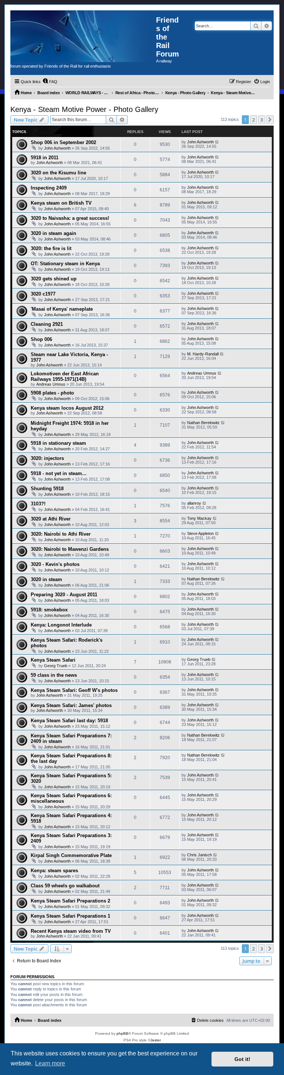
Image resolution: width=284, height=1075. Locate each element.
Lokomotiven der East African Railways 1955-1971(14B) (65, 376)
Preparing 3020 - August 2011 (64, 594)
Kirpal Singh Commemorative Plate (71, 855)
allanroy (194, 503)
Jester (156, 1040)
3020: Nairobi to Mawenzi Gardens (70, 549)
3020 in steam (46, 579)
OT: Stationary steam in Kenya (65, 263)
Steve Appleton (200, 533)
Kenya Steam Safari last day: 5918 (69, 720)
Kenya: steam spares (54, 870)
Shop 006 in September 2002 (63, 142)
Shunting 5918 (47, 488)
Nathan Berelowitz (203, 422)
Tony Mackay (199, 518)
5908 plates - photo (52, 393)
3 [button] (261, 119)
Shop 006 (41, 339)
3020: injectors (47, 458)
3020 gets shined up (54, 278)
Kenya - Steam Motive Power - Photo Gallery (84, 109)
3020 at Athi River (51, 519)
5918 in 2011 (44, 157)
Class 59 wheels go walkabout (65, 885)
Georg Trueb (55, 665)
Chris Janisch (199, 855)
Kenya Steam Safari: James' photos (71, 705)
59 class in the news (54, 675)
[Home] (83, 36)
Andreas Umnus (50, 384)
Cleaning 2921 (47, 324)
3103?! (38, 503)
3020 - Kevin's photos (55, 564)
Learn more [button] (50, 1063)
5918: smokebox (49, 609)
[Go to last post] (217, 142)
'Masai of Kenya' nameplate (62, 309)
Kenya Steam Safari (53, 660)
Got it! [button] (242, 1059)
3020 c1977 (43, 294)
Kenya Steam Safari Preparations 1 (70, 916)
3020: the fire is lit (51, 248)
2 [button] (253, 119)
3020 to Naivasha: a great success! (70, 218)
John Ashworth (57, 148)
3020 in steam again (53, 233)
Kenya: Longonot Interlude (61, 625)
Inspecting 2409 (49, 188)
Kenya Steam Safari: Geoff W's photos (74, 690)
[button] (270, 119)
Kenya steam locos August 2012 (67, 408)
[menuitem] (50, 81)
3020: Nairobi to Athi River (61, 534)
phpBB (122, 1033)
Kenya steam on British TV (61, 203)
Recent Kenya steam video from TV (71, 931)
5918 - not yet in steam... (59, 473)
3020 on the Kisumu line (58, 172)
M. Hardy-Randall (203, 354)
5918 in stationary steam (58, 443)
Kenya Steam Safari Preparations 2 (70, 901)
